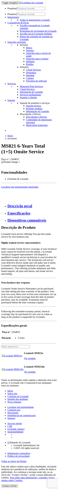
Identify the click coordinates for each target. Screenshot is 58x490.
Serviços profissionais (30, 94)
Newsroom (12, 412)
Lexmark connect (15, 429)
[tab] (32, 206)
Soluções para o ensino (37, 58)
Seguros (30, 50)
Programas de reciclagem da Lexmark (38, 31)
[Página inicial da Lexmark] (31, 2)
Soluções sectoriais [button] (16, 42)
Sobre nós (12, 393)
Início (10, 391)
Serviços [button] (11, 83)
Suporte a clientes (28, 97)
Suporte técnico (33, 105)
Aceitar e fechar (9, 486)
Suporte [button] (11, 100)
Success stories (14, 423)
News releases (14, 402)
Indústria (30, 61)
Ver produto (30, 358)
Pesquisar (12, 8)
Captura (30, 78)
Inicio (10, 135)
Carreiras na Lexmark (18, 396)
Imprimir (30, 75)
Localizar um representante (20, 407)
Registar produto (34, 108)
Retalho (30, 64)
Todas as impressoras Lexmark (35, 20)
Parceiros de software (36, 81)
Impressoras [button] (13, 17)
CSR (9, 426)
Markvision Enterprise (37, 125)
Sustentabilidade (15, 431)
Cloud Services (33, 69)
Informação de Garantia (31, 92)
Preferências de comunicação (21, 415)
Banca (29, 47)
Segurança (31, 72)
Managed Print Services (31, 86)
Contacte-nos (13, 410)
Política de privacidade (18, 456)
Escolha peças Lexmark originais (36, 33)
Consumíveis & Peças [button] (18, 22)
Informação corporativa (18, 453)
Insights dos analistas (17, 399)
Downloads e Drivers (36, 117)
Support (11, 418)
